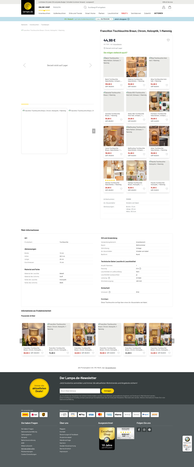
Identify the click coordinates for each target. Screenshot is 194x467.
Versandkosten (117, 44)
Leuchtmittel (113, 13)
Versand (24, 437)
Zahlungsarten (26, 434)
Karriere (63, 443)
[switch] (187, 449)
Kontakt (62, 432)
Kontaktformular (99, 397)
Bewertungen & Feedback (69, 434)
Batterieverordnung (28, 440)
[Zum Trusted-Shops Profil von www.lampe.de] (116, 438)
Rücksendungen (27, 451)
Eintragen (107, 391)
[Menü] (191, 437)
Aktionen (158, 13)
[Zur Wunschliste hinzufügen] (168, 40)
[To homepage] (28, 7)
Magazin (57, 7)
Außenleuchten (59, 13)
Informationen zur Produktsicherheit (36, 311)
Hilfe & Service (167, 2)
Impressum (64, 451)
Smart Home (90, 13)
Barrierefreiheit (65, 449)
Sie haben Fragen (27, 429)
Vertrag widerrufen (28, 449)
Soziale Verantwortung (68, 446)
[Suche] (85, 7)
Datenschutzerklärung (67, 399)
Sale (124, 13)
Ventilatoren (136, 13)
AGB (22, 443)
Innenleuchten (44, 13)
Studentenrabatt (66, 437)
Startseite (24, 25)
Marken (101, 13)
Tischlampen (45, 25)
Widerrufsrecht (26, 446)
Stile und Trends (75, 13)
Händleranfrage (65, 440)
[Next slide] (93, 131)
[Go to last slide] (21, 341)
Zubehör (147, 13)
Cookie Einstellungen (28, 454)
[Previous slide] (21, 131)
